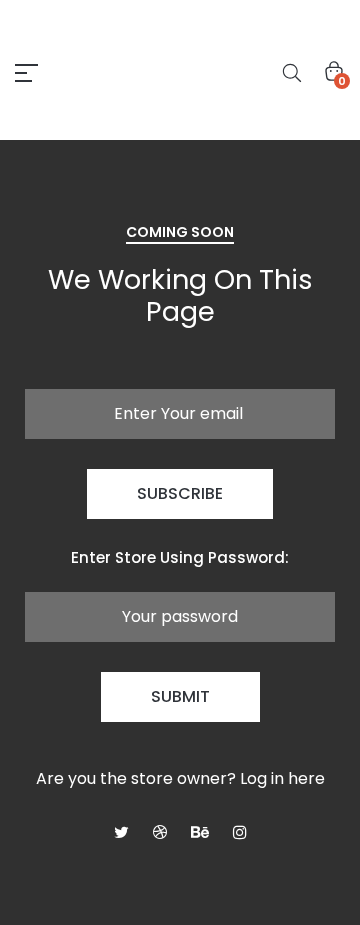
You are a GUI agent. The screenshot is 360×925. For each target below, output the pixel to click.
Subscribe (180, 493)
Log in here (282, 778)
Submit (180, 696)
